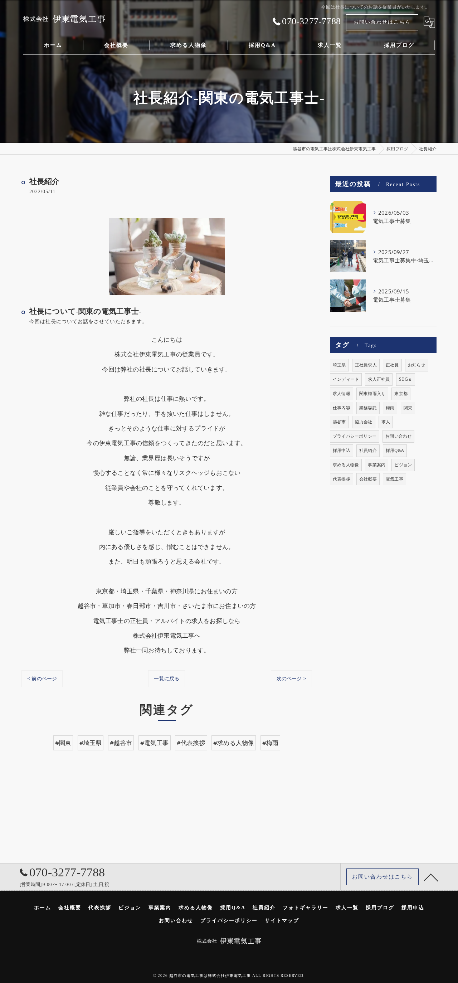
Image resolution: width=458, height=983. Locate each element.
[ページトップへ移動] (431, 877)
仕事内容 (341, 408)
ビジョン (403, 465)
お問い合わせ (398, 436)
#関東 (63, 743)
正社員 (392, 365)
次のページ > (291, 678)
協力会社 (363, 422)
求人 (385, 422)
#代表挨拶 (191, 743)
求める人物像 (346, 465)
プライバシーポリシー (354, 436)
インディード (346, 379)
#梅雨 (270, 743)
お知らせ (416, 365)
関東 (408, 408)
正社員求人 (366, 365)
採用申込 (341, 450)
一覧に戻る (166, 678)
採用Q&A (395, 450)
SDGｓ (406, 379)
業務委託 (368, 408)
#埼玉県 (90, 743)
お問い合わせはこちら (382, 22)
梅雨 (390, 408)
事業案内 (376, 465)
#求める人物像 (233, 743)
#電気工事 (154, 743)
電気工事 (394, 479)
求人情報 (341, 393)
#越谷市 (121, 743)
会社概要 (368, 479)
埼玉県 (339, 365)
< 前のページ (42, 678)
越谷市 (339, 422)
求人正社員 (379, 379)
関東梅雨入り (372, 393)
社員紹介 (368, 450)
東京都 (401, 393)
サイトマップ (282, 920)
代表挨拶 (341, 479)
